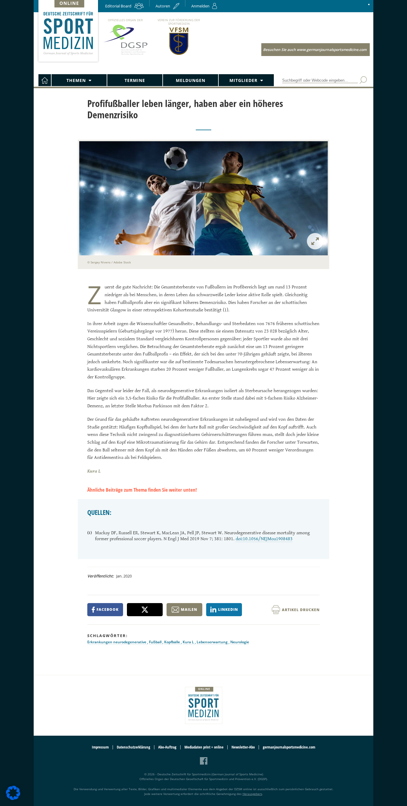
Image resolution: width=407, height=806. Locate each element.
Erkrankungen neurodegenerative (117, 642)
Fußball (155, 642)
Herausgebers (252, 794)
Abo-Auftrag (167, 747)
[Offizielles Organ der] (125, 54)
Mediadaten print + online (203, 747)
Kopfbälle (172, 642)
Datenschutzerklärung (133, 747)
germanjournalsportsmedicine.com (289, 747)
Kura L (189, 642)
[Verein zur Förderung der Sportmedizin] (179, 54)
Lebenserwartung (213, 642)
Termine (135, 80)
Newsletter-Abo (243, 747)
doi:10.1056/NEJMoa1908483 (264, 539)
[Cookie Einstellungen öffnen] (13, 799)
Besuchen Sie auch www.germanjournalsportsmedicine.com (314, 49)
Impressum (100, 747)
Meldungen (190, 80)
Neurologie (239, 642)
